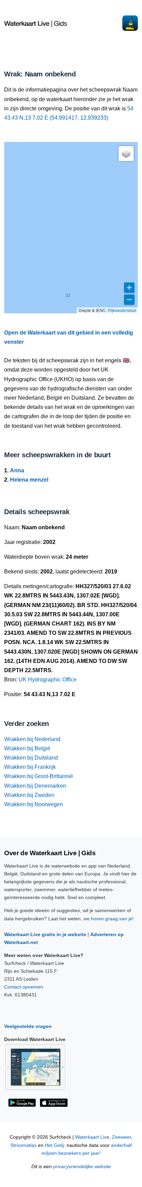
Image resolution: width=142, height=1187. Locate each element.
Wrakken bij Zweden (29, 795)
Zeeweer (121, 1137)
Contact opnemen (23, 987)
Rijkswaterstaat (122, 310)
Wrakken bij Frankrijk (30, 767)
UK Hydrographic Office (48, 679)
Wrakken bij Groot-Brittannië (38, 776)
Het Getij (54, 1145)
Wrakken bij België (27, 748)
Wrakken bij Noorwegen (33, 804)
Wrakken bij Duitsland (31, 758)
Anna (17, 470)
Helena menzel (29, 480)
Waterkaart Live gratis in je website (45, 934)
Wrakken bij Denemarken (35, 786)
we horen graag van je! (108, 918)
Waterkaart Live (92, 1137)
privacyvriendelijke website (82, 1166)
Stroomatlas (23, 1145)
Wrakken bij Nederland (32, 739)
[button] (126, 153)
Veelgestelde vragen (28, 1026)
